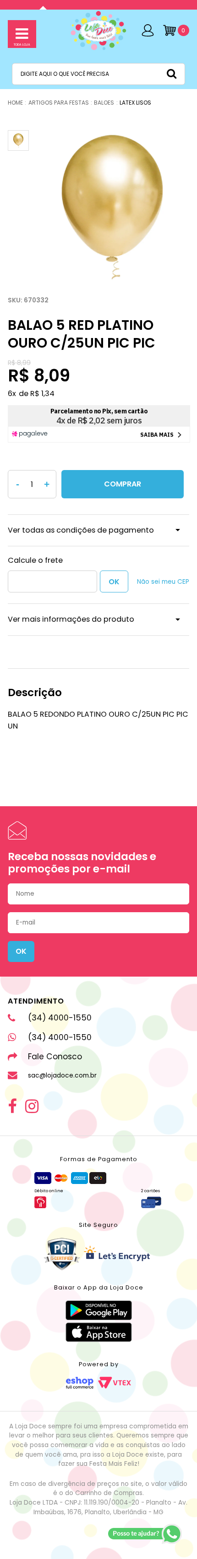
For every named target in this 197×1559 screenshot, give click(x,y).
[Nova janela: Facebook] (12, 1106)
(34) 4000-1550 (60, 1017)
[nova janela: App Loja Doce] (99, 1310)
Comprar (122, 484)
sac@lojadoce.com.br (62, 1075)
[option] (112, 207)
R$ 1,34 (42, 393)
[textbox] (98, 74)
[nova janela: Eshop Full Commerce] (79, 1383)
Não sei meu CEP (163, 581)
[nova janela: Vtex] (114, 1383)
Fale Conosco (55, 1056)
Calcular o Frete (52, 581)
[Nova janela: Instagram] (31, 1106)
